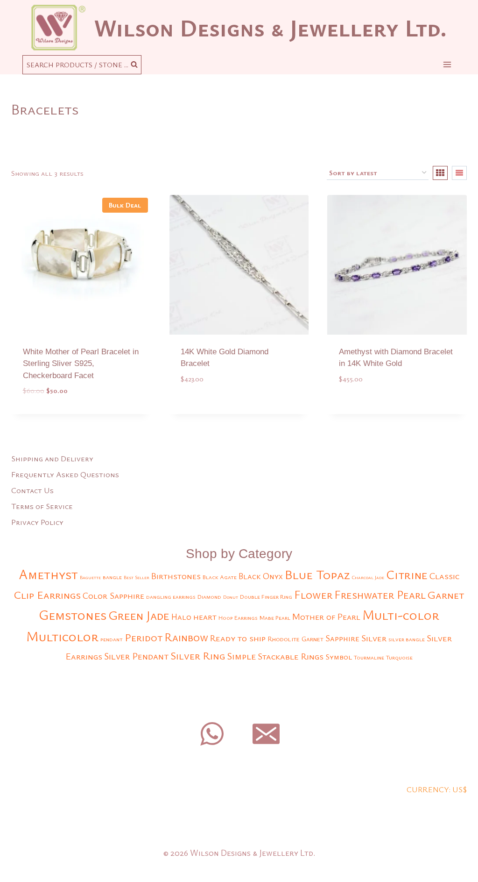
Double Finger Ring (266, 597)
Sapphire (342, 638)
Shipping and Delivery (52, 458)
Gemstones (72, 615)
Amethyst (48, 574)
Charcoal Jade (368, 577)
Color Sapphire (113, 595)
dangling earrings (171, 597)
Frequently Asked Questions (65, 474)
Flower (313, 594)
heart (205, 616)
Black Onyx (261, 575)
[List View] (459, 173)
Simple (241, 655)
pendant (111, 639)
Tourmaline (369, 657)
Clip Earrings (47, 594)
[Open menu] (447, 64)
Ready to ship (238, 637)
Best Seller (136, 577)
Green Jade (138, 615)
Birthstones (176, 575)
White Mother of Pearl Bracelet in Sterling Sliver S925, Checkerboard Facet (81, 363)
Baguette (90, 577)
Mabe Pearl (275, 618)
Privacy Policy (37, 521)
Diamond (209, 597)
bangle (112, 577)
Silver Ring (197, 655)
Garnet (446, 594)
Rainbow (186, 637)
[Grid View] (440, 173)
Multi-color (400, 615)
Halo (181, 616)
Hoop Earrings (238, 618)
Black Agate (220, 577)
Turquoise (399, 657)
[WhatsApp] (212, 734)
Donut (230, 597)
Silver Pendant (136, 656)
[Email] (266, 734)
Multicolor (62, 636)
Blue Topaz (317, 574)
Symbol (338, 656)
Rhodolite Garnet (295, 638)
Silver (374, 637)
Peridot (143, 637)
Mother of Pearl (326, 616)
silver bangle (406, 639)
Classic (444, 575)
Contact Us (32, 490)
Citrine (407, 574)
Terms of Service (42, 506)
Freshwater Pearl (380, 594)
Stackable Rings (290, 656)
